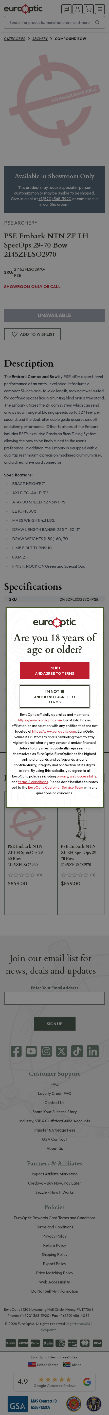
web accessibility (83, 776)
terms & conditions (33, 782)
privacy (62, 776)
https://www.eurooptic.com (40, 720)
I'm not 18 (54, 696)
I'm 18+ (54, 670)
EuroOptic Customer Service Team (55, 787)
